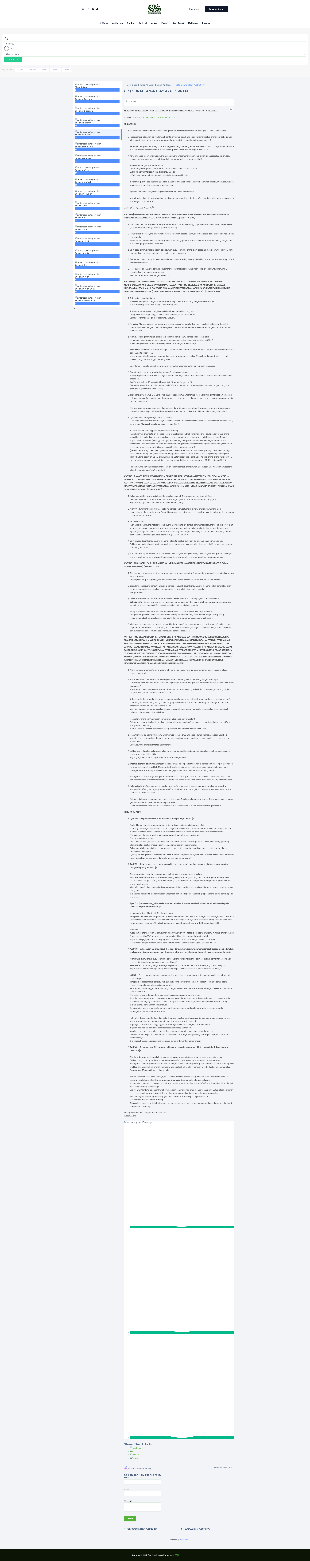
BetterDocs (184, 1539)
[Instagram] (83, 9)
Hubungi (206, 23)
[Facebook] (88, 9)
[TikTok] (97, 9)
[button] (200, 9)
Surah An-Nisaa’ (164, 85)
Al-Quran (104, 23)
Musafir (165, 23)
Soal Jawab (178, 23)
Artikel (154, 23)
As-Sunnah (117, 23)
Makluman (193, 23)
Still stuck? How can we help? (140, 1468)
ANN (177, 1555)
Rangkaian (194, 9)
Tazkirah (143, 23)
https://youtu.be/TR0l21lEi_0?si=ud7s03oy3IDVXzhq (156, 117)
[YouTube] (93, 9)
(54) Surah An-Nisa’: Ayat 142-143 (195, 1529)
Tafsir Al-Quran (147, 85)
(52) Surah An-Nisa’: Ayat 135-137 (142, 1529)
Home (127, 85)
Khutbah (131, 23)
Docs (134, 85)
